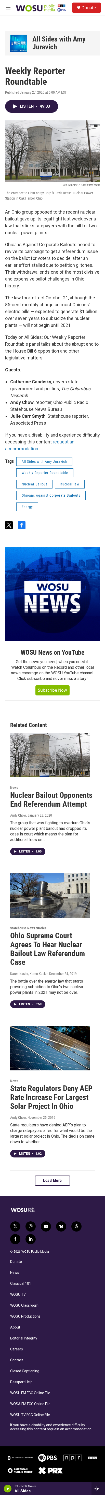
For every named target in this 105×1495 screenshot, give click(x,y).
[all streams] (98, 1488)
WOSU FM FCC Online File (30, 1393)
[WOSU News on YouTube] (52, 594)
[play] (8, 1488)
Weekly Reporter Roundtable (45, 473)
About (15, 1327)
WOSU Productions (25, 1316)
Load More (52, 1180)
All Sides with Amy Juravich (59, 43)
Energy (27, 507)
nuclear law (69, 484)
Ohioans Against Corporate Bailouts (51, 495)
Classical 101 (20, 1284)
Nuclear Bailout (34, 484)
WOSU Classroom (24, 1305)
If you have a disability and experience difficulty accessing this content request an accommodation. (51, 1427)
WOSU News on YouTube (52, 652)
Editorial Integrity (23, 1338)
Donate (89, 7)
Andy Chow (18, 815)
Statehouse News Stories (28, 928)
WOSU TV (18, 1294)
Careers (16, 1349)
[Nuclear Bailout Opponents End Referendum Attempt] (50, 755)
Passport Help (21, 1382)
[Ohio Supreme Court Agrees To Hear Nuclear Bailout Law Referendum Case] (50, 895)
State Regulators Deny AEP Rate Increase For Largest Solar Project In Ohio (51, 1097)
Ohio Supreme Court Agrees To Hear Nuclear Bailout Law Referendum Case (47, 949)
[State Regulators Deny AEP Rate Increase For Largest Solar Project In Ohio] (50, 1048)
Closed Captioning (24, 1371)
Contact (16, 1360)
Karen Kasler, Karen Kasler (29, 974)
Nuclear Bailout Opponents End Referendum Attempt (51, 799)
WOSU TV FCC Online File (30, 1415)
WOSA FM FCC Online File (30, 1404)
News (14, 788)
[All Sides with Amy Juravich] (18, 43)
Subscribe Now (52, 690)
